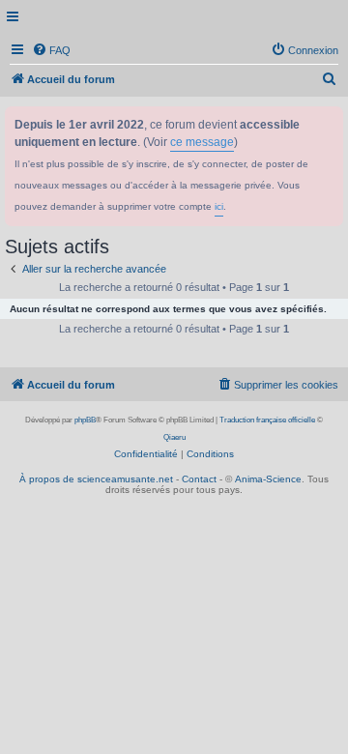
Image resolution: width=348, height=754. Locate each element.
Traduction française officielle (267, 420)
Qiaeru (174, 437)
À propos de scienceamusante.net (96, 479)
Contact (199, 479)
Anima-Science (268, 479)
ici (219, 206)
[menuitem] (51, 50)
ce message (202, 142)
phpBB (85, 420)
